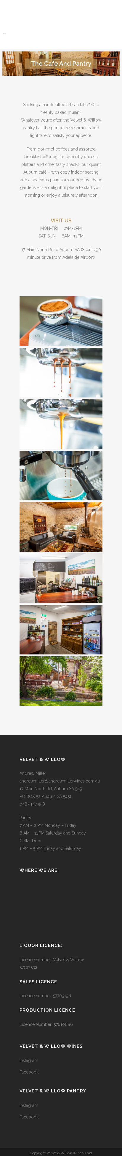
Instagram (29, 1060)
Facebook (29, 1072)
